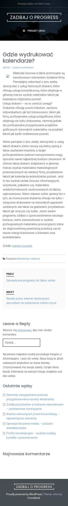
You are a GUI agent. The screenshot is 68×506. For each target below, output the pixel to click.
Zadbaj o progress (34, 17)
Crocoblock (33, 497)
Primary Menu (36, 31)
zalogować (24, 330)
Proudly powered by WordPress (24, 494)
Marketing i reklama (28, 258)
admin (6, 67)
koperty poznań (22, 246)
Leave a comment (23, 67)
